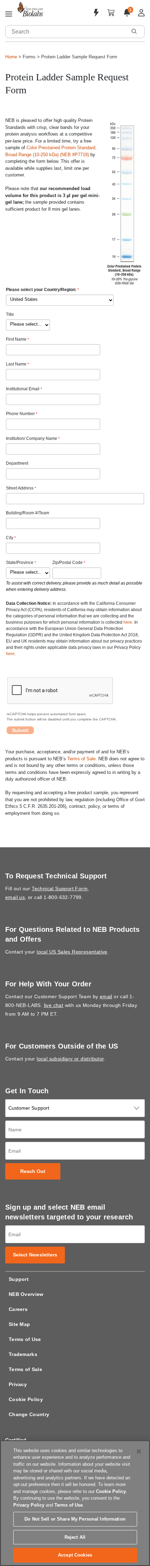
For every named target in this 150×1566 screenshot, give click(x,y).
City (9, 537)
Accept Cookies (75, 1555)
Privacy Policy (28, 1505)
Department (17, 463)
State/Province (19, 562)
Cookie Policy (26, 1399)
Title (10, 314)
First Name (16, 339)
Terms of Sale (25, 1369)
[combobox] (66, 32)
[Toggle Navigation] (8, 14)
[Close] (139, 1451)
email (106, 996)
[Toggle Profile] (141, 12)
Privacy (18, 1384)
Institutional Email (22, 388)
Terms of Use (25, 1339)
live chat (53, 1005)
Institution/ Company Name (31, 438)
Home (11, 56)
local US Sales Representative (72, 952)
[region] (75, 1503)
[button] (133, 31)
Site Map (19, 1324)
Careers (18, 1309)
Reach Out (33, 1171)
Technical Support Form (60, 888)
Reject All (75, 1537)
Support (19, 1279)
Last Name (16, 364)
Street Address (19, 488)
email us (15, 897)
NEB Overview (26, 1294)
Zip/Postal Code (67, 562)
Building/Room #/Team (27, 512)
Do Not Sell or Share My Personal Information (75, 1519)
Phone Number (20, 413)
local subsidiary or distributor (70, 1058)
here (127, 622)
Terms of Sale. (82, 758)
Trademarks (23, 1354)
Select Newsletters (35, 1254)
